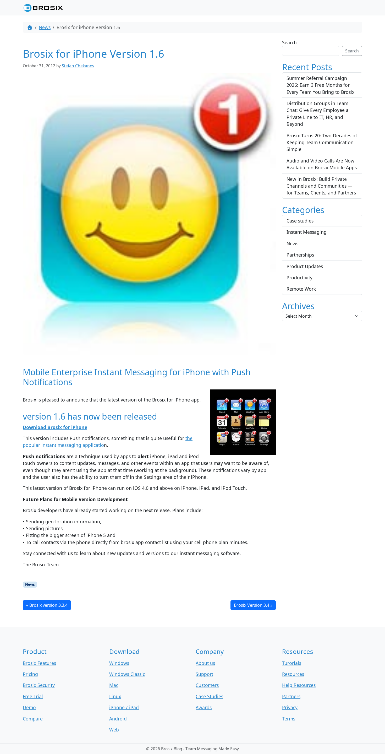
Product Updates (305, 266)
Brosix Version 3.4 (251, 605)
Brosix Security (39, 685)
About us (205, 663)
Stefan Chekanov (78, 66)
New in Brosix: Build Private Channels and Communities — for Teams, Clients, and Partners (321, 186)
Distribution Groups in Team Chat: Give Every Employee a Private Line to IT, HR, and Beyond (318, 113)
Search (289, 42)
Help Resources (299, 685)
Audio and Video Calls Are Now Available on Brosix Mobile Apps (322, 164)
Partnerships (300, 255)
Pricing (30, 674)
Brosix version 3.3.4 (48, 605)
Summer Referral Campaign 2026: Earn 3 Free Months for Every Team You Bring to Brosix (320, 85)
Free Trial (33, 696)
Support (204, 674)
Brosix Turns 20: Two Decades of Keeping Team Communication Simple (322, 142)
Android (118, 718)
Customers (207, 685)
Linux (115, 696)
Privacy (290, 707)
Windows (119, 663)
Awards (204, 707)
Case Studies (209, 696)
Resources (293, 674)
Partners (291, 696)
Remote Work (301, 289)
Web (114, 729)
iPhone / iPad (124, 707)
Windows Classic (127, 674)
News (45, 27)
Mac (113, 685)
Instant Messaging (307, 232)
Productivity (299, 277)
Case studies (300, 221)
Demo (29, 707)
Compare (33, 718)
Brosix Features (39, 663)
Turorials (291, 663)
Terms (288, 718)
